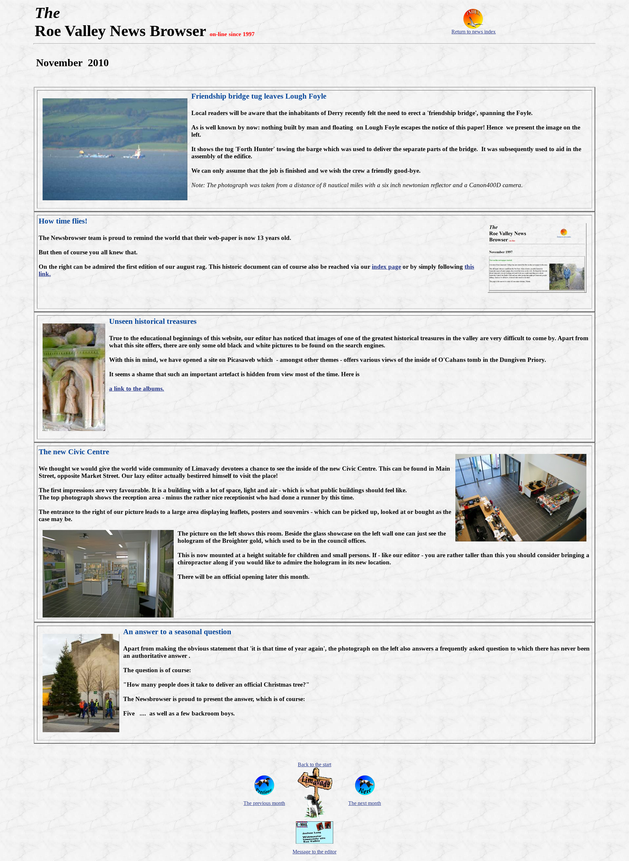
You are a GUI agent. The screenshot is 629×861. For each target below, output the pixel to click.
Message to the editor (314, 851)
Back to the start (314, 764)
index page (386, 266)
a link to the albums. (136, 388)
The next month (364, 803)
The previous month (264, 803)
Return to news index (473, 31)
